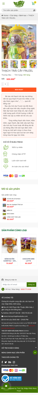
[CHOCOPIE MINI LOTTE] (28, 245)
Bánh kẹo (22, 15)
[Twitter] (6, 362)
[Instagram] (14, 362)
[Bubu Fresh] (19, 4)
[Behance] (9, 362)
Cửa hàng (13, 15)
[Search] (32, 10)
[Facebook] (2, 362)
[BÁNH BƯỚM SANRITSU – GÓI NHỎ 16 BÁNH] (9, 245)
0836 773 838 (26, 289)
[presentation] (5, 44)
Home (6, 15)
